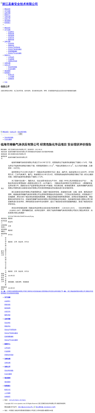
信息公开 (7, 19)
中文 (5, 82)
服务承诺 (11, 39)
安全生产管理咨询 (14, 47)
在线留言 (11, 78)
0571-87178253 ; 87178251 (17, 400)
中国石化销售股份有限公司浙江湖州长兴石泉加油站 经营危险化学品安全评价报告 (31, 291)
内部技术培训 (12, 61)
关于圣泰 (7, 11)
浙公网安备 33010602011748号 (45, 407)
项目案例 (7, 21)
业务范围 (7, 13)
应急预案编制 (12, 51)
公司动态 (11, 57)
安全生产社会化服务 (15, 53)
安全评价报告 (12, 67)
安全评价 (11, 43)
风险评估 (11, 45)
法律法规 (7, 17)
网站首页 (7, 9)
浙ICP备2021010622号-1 (26, 407)
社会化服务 (12, 69)
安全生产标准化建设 (15, 49)
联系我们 (7, 22)
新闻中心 (7, 15)
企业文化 (11, 37)
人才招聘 (11, 76)
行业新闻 (11, 59)
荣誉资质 (11, 33)
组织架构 (11, 35)
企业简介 (11, 31)
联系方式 (11, 75)
